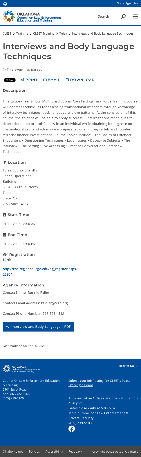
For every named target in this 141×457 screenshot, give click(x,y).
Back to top (127, 366)
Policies (34, 451)
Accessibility (54, 451)
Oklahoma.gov (13, 451)
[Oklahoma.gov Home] (5, 3)
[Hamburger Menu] (135, 16)
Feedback (75, 451)
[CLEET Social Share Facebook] (71, 429)
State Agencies (127, 3)
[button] (38, 327)
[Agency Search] (123, 16)
